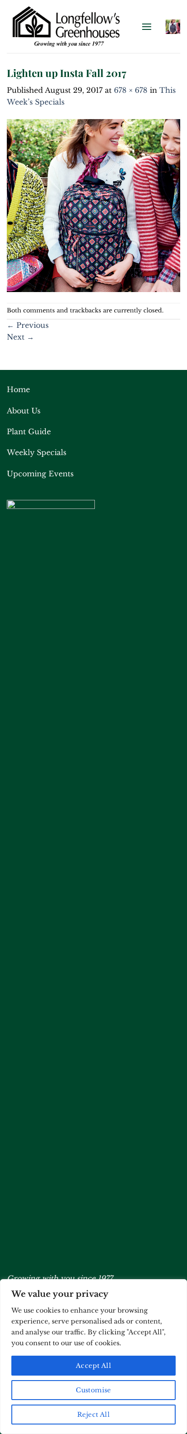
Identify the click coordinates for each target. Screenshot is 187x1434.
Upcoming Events (40, 473)
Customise (93, 1390)
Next (20, 336)
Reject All (93, 1414)
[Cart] (173, 26)
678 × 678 (131, 90)
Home (18, 389)
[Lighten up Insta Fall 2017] (93, 204)
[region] (93, 1356)
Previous (28, 325)
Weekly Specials (36, 452)
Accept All (93, 1366)
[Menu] (146, 26)
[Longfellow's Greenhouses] (70, 26)
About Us (23, 410)
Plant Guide (29, 431)
